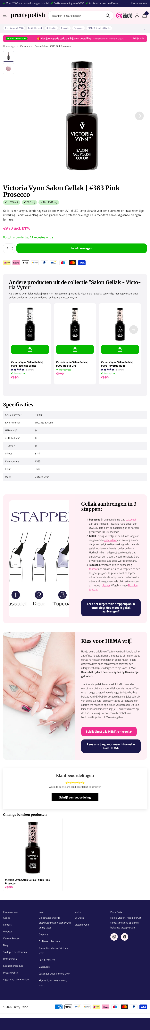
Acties (6, 918)
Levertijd (7, 931)
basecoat (131, 519)
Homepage (9, 46)
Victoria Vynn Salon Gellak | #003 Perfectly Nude (117, 363)
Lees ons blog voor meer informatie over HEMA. (111, 746)
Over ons (43, 934)
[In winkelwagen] (30, 349)
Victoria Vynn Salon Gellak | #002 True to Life (72, 363)
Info (41, 912)
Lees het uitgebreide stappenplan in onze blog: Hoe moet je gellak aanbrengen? (111, 607)
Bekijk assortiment (5, 15)
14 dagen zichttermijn (15, 952)
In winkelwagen (81, 248)
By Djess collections (49, 941)
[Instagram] (114, 937)
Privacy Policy (10, 973)
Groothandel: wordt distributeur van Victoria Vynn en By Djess (55, 922)
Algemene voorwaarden (16, 979)
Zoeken (107, 15)
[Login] (137, 15)
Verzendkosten (11, 938)
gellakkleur (110, 540)
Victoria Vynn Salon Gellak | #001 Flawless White (27, 363)
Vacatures (44, 967)
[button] (13, 245)
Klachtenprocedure (13, 966)
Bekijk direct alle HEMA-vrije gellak (109, 731)
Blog (5, 945)
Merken (78, 912)
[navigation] (8, 56)
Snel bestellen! (47, 960)
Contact (7, 924)
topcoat (93, 569)
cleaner (106, 585)
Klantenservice (139, 3)
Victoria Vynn (82, 924)
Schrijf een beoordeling (75, 797)
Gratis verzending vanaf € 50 (69, 3)
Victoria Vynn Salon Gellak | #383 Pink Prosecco (27, 881)
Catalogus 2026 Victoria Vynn (54, 974)
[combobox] (80, 15)
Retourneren (10, 959)
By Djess (79, 918)
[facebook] (124, 937)
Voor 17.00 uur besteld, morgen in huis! (27, 3)
